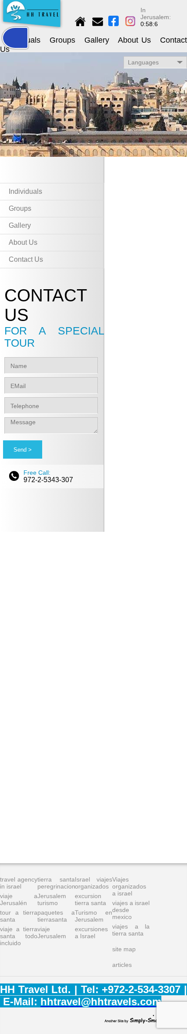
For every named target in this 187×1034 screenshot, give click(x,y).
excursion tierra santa (90, 899)
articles (122, 964)
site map (124, 949)
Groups (62, 40)
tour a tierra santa (18, 916)
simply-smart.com (139, 1019)
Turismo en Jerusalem (93, 916)
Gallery (96, 40)
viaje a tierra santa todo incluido (18, 936)
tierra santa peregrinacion (56, 883)
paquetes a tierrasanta (56, 916)
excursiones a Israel (91, 932)
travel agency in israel (18, 883)
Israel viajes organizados (93, 883)
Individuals (25, 191)
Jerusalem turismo (51, 899)
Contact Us (26, 259)
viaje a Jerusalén (18, 899)
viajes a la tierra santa (131, 930)
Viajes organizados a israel (129, 886)
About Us (134, 40)
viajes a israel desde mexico (131, 909)
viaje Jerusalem (51, 932)
